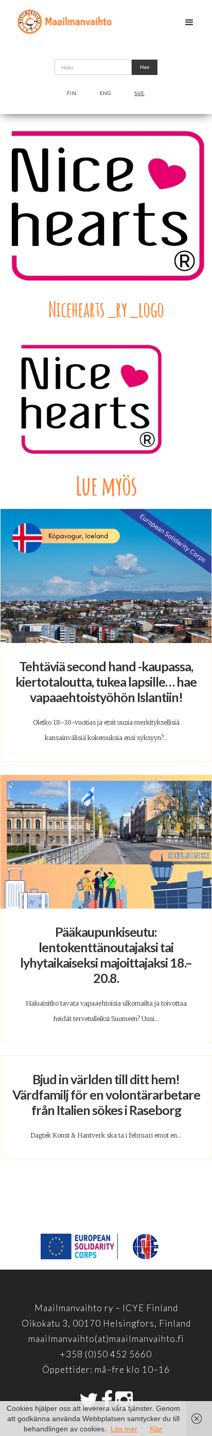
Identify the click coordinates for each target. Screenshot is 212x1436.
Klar (156, 1429)
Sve (139, 93)
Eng (106, 93)
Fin (72, 93)
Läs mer (124, 1429)
